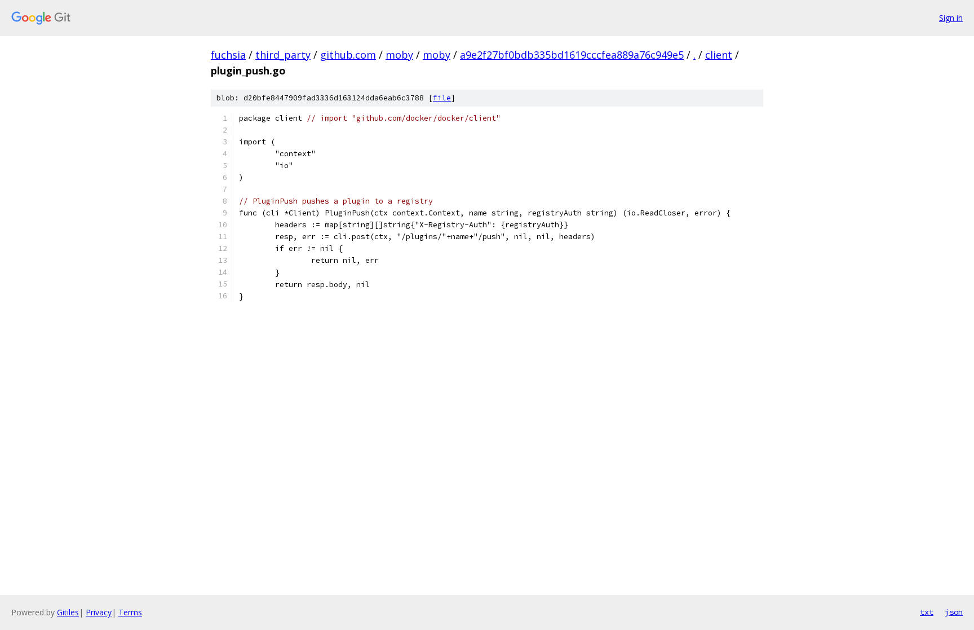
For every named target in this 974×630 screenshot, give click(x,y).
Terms (130, 612)
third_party (283, 54)
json (954, 612)
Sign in (951, 17)
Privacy (99, 612)
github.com (348, 54)
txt (926, 612)
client (718, 54)
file (442, 98)
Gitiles (68, 612)
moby (399, 54)
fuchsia (228, 54)
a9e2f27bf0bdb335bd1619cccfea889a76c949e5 (572, 54)
